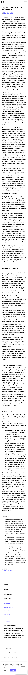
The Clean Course (6, 337)
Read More (6, 670)
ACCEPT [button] (13, 670)
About (6, 585)
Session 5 (21, 292)
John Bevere (7, 618)
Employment (7, 614)
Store (6, 589)
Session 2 (4, 292)
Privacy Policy (8, 648)
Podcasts (7, 599)
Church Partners (8, 611)
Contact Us (8, 594)
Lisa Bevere (7, 621)
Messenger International (6, 2)
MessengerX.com (18, 303)
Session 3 (10, 292)
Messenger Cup (8, 603)
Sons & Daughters (9, 607)
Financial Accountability (10, 652)
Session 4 (16, 292)
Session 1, (21, 290)
